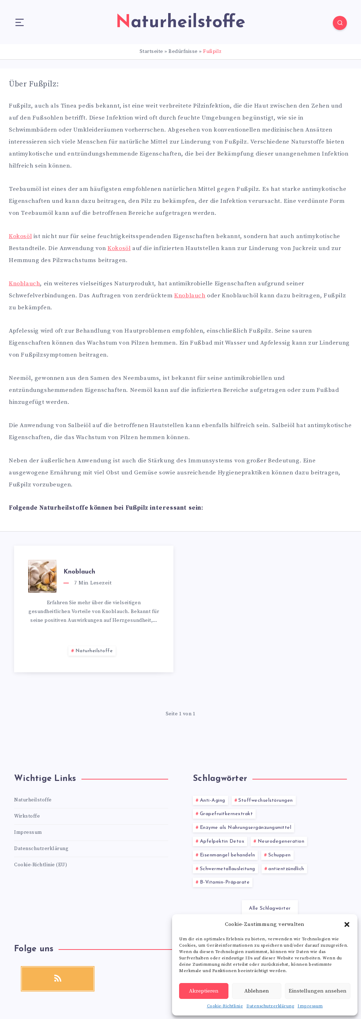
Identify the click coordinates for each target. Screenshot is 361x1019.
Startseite (151, 51)
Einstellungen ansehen (318, 991)
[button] (346, 924)
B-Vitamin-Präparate (225, 882)
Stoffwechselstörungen (265, 800)
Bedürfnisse (183, 51)
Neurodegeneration (281, 841)
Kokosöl (20, 236)
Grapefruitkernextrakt (226, 814)
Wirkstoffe (27, 816)
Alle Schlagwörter (270, 908)
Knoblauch (24, 283)
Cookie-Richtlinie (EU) (40, 865)
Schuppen (279, 855)
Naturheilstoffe (94, 651)
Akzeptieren (204, 991)
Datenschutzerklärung (270, 1006)
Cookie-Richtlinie (225, 1006)
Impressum (310, 1006)
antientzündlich (286, 869)
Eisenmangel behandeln (227, 855)
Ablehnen (256, 991)
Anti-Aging (212, 800)
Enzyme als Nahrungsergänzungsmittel (246, 827)
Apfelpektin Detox (222, 841)
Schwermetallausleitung (227, 869)
